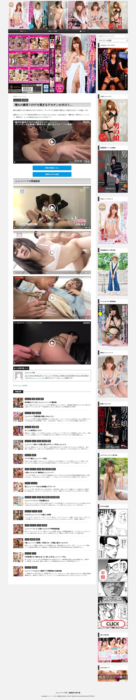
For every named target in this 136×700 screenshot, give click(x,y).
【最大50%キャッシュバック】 (34, 378)
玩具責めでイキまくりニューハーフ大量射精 (41, 402)
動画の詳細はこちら (52, 168)
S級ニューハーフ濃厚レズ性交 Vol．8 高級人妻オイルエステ (46, 543)
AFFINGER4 (91, 696)
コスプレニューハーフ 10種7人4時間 (38, 515)
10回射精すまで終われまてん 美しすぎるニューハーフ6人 (45, 557)
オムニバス (18, 385)
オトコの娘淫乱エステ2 (33, 430)
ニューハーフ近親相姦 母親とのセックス (39, 416)
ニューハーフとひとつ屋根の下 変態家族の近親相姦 (43, 571)
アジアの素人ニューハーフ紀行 (36, 458)
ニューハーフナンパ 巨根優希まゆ (37, 500)
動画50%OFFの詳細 (52, 174)
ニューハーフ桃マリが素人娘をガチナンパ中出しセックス (45, 444)
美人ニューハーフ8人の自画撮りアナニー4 (40, 486)
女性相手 (24, 385)
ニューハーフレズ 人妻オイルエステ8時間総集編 (42, 529)
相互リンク (60, 378)
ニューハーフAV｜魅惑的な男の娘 (68, 693)
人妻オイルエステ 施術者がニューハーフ (39, 472)
